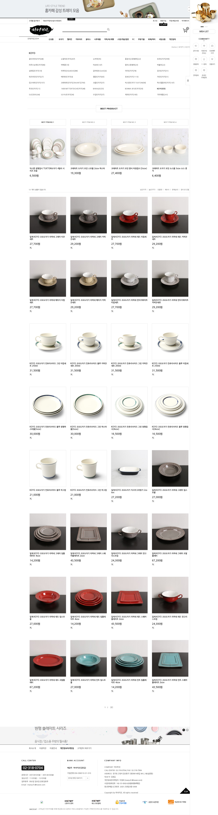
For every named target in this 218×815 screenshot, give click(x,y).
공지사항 (196, 51)
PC (133, 39)
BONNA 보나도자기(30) (134, 89)
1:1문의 (204, 64)
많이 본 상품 (185, 190)
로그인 (155, 21)
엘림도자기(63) (98, 77)
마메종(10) (65, 65)
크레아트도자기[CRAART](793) (73, 83)
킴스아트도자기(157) (37, 83)
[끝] (111, 707)
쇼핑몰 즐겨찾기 (34, 21)
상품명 (159, 190)
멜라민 (69, 39)
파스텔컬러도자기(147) (165, 83)
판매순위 (175, 190)
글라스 (88, 39)
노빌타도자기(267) (68, 59)
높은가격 (152, 190)
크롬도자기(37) (98, 83)
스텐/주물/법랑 (123, 39)
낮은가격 (143, 190)
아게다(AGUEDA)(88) (69, 71)
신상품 (51, 39)
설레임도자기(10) (35, 71)
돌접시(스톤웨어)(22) (133, 59)
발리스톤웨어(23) (131, 65)
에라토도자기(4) (67, 77)
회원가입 (163, 21)
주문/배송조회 (174, 21)
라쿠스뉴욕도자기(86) (37, 65)
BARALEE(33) (98, 89)
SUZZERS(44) (34, 95)
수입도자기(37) (98, 95)
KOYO (188, 47)
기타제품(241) (162, 95)
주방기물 (141, 39)
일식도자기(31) (162, 71)
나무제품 (97, 39)
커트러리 (79, 39)
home (174, 47)
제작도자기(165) (131, 95)
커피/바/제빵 (109, 39)
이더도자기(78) (130, 71)
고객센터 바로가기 (84, 748)
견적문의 (196, 75)
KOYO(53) (161, 89)
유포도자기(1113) (132, 77)
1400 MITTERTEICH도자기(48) (73, 89)
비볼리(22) (161, 65)
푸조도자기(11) (34, 89)
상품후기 (212, 64)
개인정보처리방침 (67, 748)
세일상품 (162, 39)
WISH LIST (204, 31)
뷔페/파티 (151, 39)
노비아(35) (97, 59)
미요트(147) (97, 65)
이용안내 (53, 748)
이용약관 (42, 748)
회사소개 (32, 748)
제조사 (167, 190)
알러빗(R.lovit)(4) (100, 71)
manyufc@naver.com (133, 780)
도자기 (61, 39)
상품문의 (196, 64)
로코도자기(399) (163, 59)
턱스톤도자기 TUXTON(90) (135, 83)
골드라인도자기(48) (36, 59)
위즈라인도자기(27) (36, 77)
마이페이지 (185, 21)
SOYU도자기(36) (67, 95)
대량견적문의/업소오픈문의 (52, 21)
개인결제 (172, 39)
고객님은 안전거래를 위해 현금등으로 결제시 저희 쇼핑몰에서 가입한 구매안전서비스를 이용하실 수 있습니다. (78, 809)
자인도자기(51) (162, 77)
